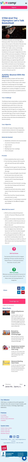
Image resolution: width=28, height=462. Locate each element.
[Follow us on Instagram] (14, 436)
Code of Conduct (4, 417)
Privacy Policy (4, 439)
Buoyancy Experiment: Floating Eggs (16, 332)
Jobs (13, 439)
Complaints (3, 420)
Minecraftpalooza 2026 (17, 312)
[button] (26, 3)
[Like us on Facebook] (11, 436)
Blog (10, 439)
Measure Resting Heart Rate (17, 362)
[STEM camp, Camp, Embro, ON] (14, 454)
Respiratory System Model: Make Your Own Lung (18, 347)
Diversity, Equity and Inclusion (7, 418)
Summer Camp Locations (6, 428)
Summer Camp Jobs (5, 430)
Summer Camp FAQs (5, 431)
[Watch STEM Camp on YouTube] (17, 436)
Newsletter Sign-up (5, 433)
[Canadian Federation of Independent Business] (4, 448)
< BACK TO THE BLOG (8, 305)
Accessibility (3, 415)
